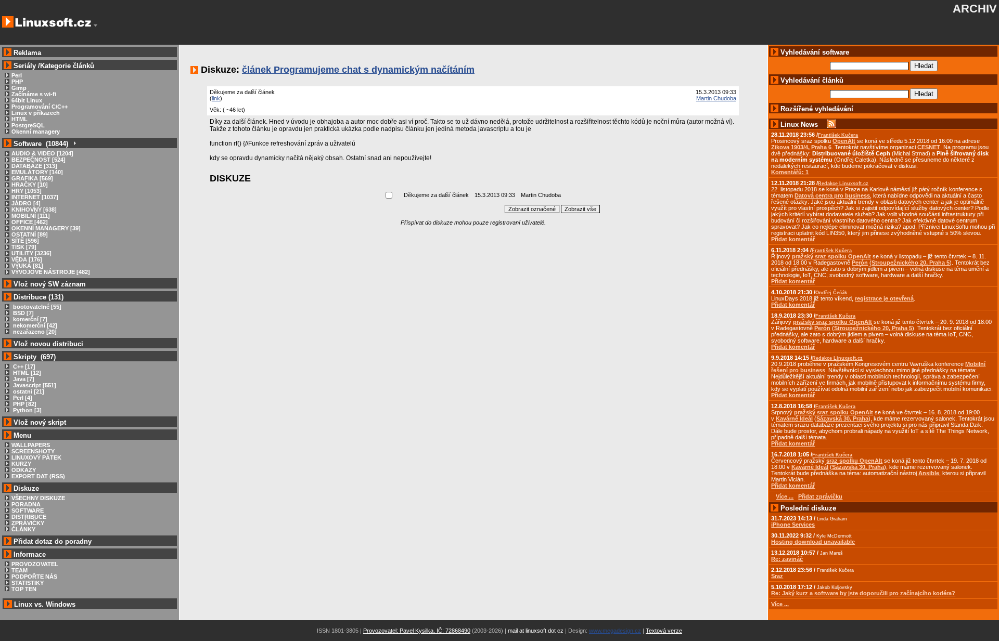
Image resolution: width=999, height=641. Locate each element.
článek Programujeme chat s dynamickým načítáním (358, 69)
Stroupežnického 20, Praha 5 (911, 262)
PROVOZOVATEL (34, 564)
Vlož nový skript (40, 422)
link (216, 98)
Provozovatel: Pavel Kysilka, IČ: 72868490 (416, 630)
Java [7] (22, 379)
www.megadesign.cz (615, 630)
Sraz (777, 576)
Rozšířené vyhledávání (816, 109)
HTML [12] (26, 373)
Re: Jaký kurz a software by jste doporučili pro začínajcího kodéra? (863, 593)
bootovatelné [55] (36, 307)
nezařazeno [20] (34, 332)
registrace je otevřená (884, 298)
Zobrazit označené (532, 209)
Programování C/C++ (39, 106)
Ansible (928, 473)
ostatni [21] (27, 391)
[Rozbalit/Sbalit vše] (74, 144)
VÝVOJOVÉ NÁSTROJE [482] (50, 272)
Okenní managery (35, 131)
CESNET (928, 147)
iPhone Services (793, 524)
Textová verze (664, 630)
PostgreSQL (28, 125)
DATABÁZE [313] (34, 166)
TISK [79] (23, 247)
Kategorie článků (67, 66)
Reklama (27, 53)
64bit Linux (26, 100)
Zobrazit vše (580, 209)
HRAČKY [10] (29, 184)
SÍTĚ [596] (25, 241)
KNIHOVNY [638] (34, 209)
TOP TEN (23, 589)
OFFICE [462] (29, 222)
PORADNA (26, 504)
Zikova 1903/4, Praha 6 (801, 147)
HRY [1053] (26, 191)
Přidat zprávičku (820, 496)
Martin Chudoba (716, 98)
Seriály (25, 66)
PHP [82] (23, 404)
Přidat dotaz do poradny (51, 541)
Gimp (19, 88)
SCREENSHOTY (33, 451)
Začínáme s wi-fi (33, 94)
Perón (860, 262)
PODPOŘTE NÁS (34, 576)
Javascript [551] (33, 385)
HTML (19, 119)
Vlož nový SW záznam (50, 284)
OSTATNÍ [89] (29, 234)
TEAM (19, 570)
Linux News (799, 124)
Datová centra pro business (832, 195)
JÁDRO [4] (26, 203)
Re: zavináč (787, 559)
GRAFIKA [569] (32, 178)
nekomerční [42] (34, 325)
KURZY (21, 464)
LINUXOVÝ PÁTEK (36, 457)
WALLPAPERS (30, 445)
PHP (17, 82)
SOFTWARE (27, 510)
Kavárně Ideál (794, 418)
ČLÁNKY (23, 529)
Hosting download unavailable (813, 542)
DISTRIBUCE (28, 517)
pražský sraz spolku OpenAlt (831, 256)
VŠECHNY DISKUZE (38, 498)
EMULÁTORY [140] (37, 172)
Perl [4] (21, 398)
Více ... (780, 604)
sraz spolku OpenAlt (854, 460)
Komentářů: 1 (790, 172)
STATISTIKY (27, 583)
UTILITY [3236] (31, 253)
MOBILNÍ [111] (30, 216)
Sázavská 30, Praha (842, 418)
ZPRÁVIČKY (27, 523)
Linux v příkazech (35, 113)
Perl (16, 75)
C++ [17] (23, 366)
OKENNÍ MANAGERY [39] (46, 228)
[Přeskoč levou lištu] (95, 25)
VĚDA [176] (26, 259)
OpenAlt (843, 141)
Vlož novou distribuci (48, 344)
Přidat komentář (793, 239)
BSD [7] (22, 313)
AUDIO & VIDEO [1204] (42, 153)
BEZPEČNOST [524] (38, 159)
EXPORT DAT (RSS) (38, 476)
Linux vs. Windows (44, 604)
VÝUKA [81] (27, 266)
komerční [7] (29, 319)
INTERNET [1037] (34, 197)
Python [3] (26, 410)
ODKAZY (23, 470)
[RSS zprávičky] (831, 124)
